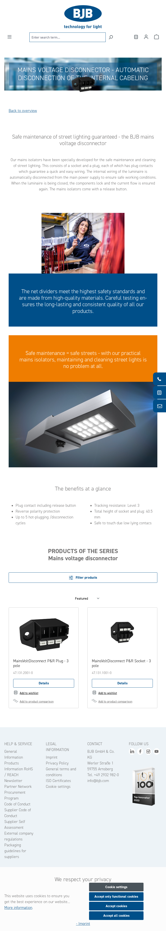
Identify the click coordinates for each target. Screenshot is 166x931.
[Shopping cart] (156, 36)
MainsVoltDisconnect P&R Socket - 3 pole (121, 663)
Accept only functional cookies (116, 896)
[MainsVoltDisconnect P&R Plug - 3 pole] (43, 633)
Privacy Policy (57, 763)
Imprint (51, 757)
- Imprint (83, 923)
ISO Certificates (58, 780)
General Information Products (13, 757)
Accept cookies (116, 906)
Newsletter (13, 780)
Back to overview (23, 110)
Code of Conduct (17, 804)
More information (18, 907)
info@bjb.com (98, 780)
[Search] (110, 37)
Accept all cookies (116, 915)
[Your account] (146, 36)
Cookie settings (58, 786)
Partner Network (18, 786)
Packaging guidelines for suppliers (15, 851)
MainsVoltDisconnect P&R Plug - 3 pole (41, 663)
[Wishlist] (136, 36)
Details (44, 683)
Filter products (86, 577)
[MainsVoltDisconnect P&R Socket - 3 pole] (122, 633)
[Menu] (9, 36)
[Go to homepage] (83, 17)
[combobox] (67, 37)
